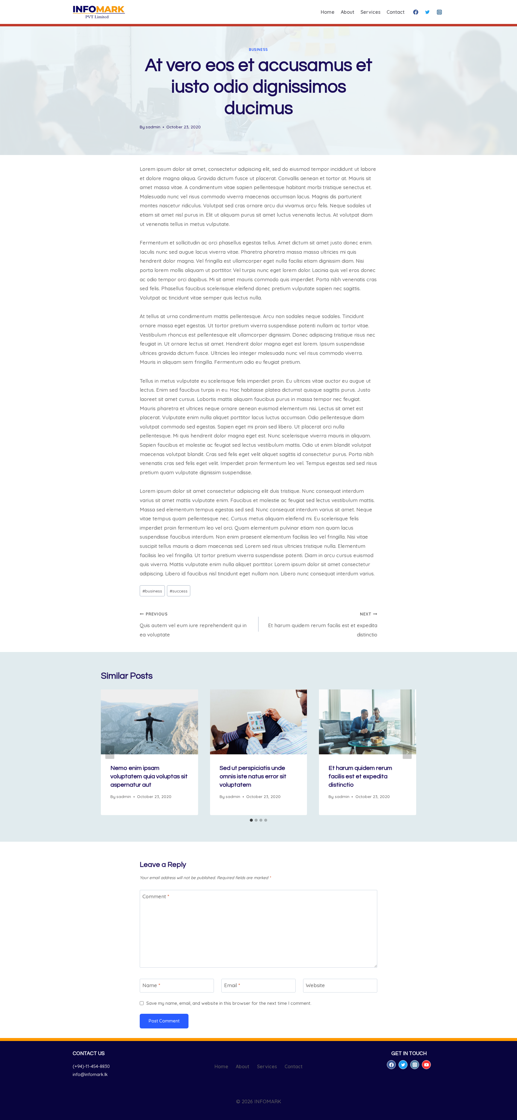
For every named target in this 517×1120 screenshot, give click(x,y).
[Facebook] (416, 12)
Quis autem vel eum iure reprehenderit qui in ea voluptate (193, 624)
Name (151, 985)
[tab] (251, 820)
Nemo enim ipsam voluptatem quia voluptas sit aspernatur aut (149, 776)
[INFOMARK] (99, 12)
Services (371, 12)
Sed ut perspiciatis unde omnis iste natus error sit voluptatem (253, 776)
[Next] (407, 752)
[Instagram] (439, 12)
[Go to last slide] (109, 752)
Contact (396, 12)
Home (327, 12)
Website (315, 985)
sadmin (153, 126)
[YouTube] (426, 1064)
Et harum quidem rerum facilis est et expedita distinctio (322, 624)
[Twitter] (427, 12)
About (347, 12)
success (179, 590)
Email (232, 985)
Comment (155, 896)
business (258, 49)
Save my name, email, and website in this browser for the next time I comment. (228, 1003)
